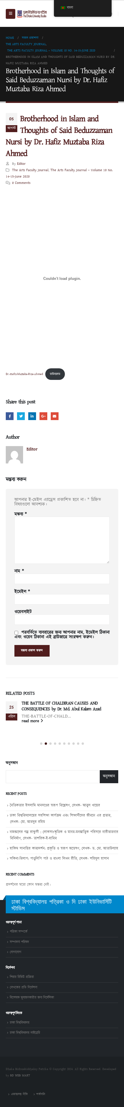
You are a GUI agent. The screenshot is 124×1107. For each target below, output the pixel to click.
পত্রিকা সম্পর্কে (18, 931)
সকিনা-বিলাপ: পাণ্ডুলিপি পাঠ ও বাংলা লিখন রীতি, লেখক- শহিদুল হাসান (59, 859)
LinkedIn (32, 416)
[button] (41, 743)
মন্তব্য (20, 514)
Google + (43, 416)
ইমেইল (22, 591)
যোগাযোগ (15, 952)
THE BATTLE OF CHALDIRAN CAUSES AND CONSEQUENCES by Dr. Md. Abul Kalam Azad (61, 706)
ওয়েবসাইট (23, 612)
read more (31, 721)
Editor (21, 163)
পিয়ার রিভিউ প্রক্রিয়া (22, 977)
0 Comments (21, 182)
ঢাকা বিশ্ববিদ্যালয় (19, 1022)
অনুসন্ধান (12, 763)
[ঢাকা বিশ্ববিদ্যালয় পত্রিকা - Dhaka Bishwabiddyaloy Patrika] (32, 14)
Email (55, 416)
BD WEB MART (20, 1075)
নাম (19, 571)
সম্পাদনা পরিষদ (19, 942)
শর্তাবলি (40, 1094)
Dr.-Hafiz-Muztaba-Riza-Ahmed (24, 374)
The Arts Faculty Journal (30, 170)
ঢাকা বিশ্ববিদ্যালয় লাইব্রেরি (25, 1032)
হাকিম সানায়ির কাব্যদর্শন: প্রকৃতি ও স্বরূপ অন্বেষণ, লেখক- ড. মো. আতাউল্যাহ (64, 848)
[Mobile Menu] (10, 14)
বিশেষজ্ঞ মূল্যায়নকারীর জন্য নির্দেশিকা (32, 997)
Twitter (21, 416)
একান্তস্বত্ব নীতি (19, 1094)
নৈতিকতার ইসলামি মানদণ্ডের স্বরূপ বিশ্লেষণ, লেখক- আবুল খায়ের (55, 805)
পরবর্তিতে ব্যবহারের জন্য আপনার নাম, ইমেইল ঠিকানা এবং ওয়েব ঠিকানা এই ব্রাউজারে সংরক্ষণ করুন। (62, 634)
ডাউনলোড (55, 374)
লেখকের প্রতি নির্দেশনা (23, 987)
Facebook (10, 416)
